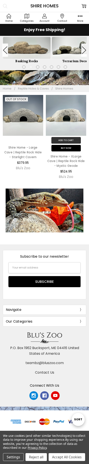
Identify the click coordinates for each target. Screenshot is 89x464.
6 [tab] (58, 67)
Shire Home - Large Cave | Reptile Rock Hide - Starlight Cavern (23, 152)
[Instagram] (33, 395)
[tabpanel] (26, 50)
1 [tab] (23, 67)
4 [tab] (44, 67)
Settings (13, 457)
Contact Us (44, 372)
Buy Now (66, 148)
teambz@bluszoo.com (44, 362)
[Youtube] (55, 395)
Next (84, 50)
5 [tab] (51, 67)
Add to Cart (66, 140)
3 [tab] (37, 67)
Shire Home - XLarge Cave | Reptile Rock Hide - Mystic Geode (66, 161)
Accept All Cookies (67, 457)
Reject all (36, 457)
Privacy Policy (37, 448)
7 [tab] (65, 67)
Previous (5, 50)
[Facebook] (44, 395)
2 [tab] (30, 67)
